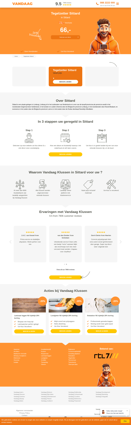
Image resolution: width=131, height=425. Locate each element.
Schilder (43, 360)
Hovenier (16, 360)
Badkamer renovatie (20, 353)
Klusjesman (44, 353)
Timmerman (72, 360)
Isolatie (16, 362)
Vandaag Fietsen (46, 398)
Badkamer (71, 349)
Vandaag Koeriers (19, 396)
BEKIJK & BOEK (65, 82)
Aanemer (16, 349)
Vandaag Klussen (19, 394)
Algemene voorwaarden (24, 410)
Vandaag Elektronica (74, 398)
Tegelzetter (71, 358)
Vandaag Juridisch (47, 401)
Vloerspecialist (72, 364)
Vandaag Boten (18, 401)
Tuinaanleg (44, 362)
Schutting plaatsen (74, 353)
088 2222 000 (107, 2)
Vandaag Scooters (74, 396)
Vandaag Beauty (19, 398)
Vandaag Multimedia (74, 392)
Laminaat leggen (46, 356)
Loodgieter (44, 358)
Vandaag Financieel (74, 401)
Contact (24, 415)
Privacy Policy (24, 413)
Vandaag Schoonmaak (75, 394)
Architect (16, 351)
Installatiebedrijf (46, 349)
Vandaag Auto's (18, 392)
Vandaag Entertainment (48, 396)
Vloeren (43, 364)
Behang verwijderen (20, 356)
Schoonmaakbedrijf (74, 351)
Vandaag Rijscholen (47, 394)
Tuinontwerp (72, 362)
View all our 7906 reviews (65, 269)
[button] (10, 242)
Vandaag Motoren (46, 392)
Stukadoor (71, 356)
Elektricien (17, 358)
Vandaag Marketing (102, 394)
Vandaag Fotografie (102, 396)
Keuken (43, 351)
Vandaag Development (103, 392)
